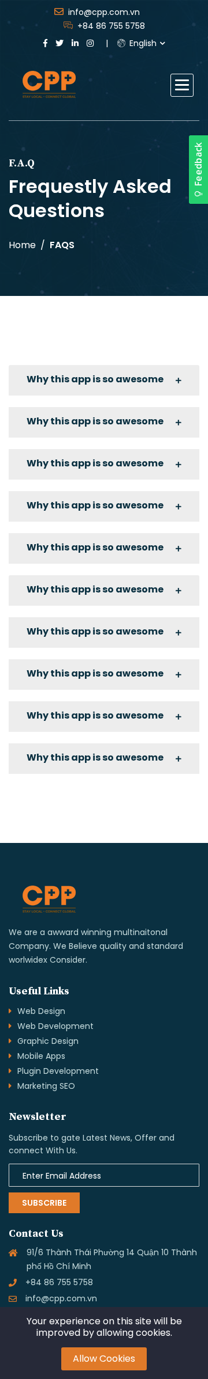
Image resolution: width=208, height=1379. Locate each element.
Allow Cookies (104, 1358)
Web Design (41, 1011)
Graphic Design (48, 1041)
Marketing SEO (46, 1086)
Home (22, 245)
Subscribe (44, 1203)
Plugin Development (58, 1071)
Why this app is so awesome (95, 379)
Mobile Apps (41, 1056)
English (142, 43)
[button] (182, 85)
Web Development (55, 1026)
